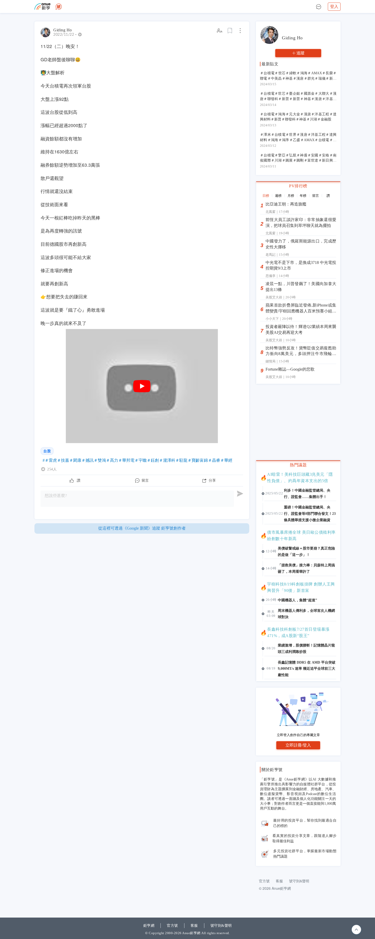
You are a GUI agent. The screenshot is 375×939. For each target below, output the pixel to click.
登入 (334, 6)
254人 (52, 469)
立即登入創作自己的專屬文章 (298, 735)
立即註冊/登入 (298, 745)
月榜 (291, 195)
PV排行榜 (298, 186)
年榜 (303, 195)
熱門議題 (298, 465)
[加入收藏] (230, 31)
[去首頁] (59, 7)
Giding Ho (62, 30)
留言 (315, 195)
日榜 (265, 195)
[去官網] (42, 6)
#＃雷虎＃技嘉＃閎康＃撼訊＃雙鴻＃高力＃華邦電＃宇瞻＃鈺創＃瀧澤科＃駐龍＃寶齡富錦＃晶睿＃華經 (137, 460)
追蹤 (300, 53)
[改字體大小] (220, 31)
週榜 (278, 195)
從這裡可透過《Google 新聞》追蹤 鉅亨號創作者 (142, 528)
